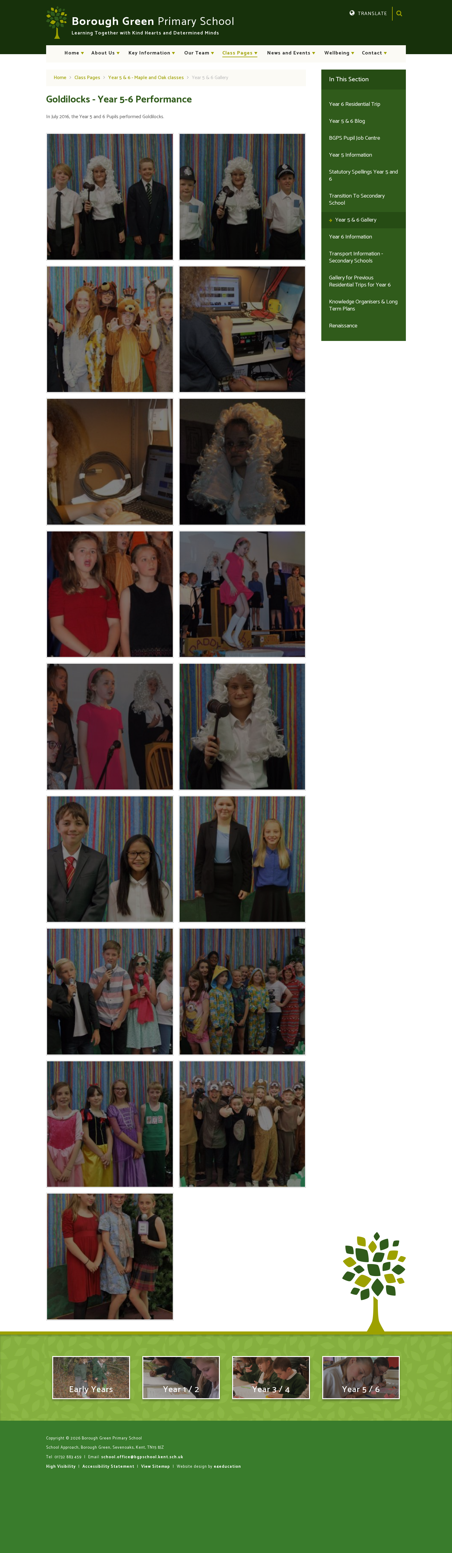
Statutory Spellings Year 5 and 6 (363, 175)
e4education (227, 1466)
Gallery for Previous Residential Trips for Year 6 (360, 281)
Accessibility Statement (108, 1466)
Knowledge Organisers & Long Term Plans (363, 305)
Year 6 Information (350, 237)
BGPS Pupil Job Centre (354, 138)
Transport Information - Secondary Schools (356, 257)
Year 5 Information (350, 155)
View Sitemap (155, 1466)
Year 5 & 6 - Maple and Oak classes (146, 78)
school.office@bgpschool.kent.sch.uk (142, 1457)
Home (60, 78)
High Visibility (61, 1466)
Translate (377, 23)
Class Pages (87, 78)
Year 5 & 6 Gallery (210, 78)
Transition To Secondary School (357, 199)
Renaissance (343, 325)
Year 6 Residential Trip (354, 104)
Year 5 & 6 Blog (347, 121)
